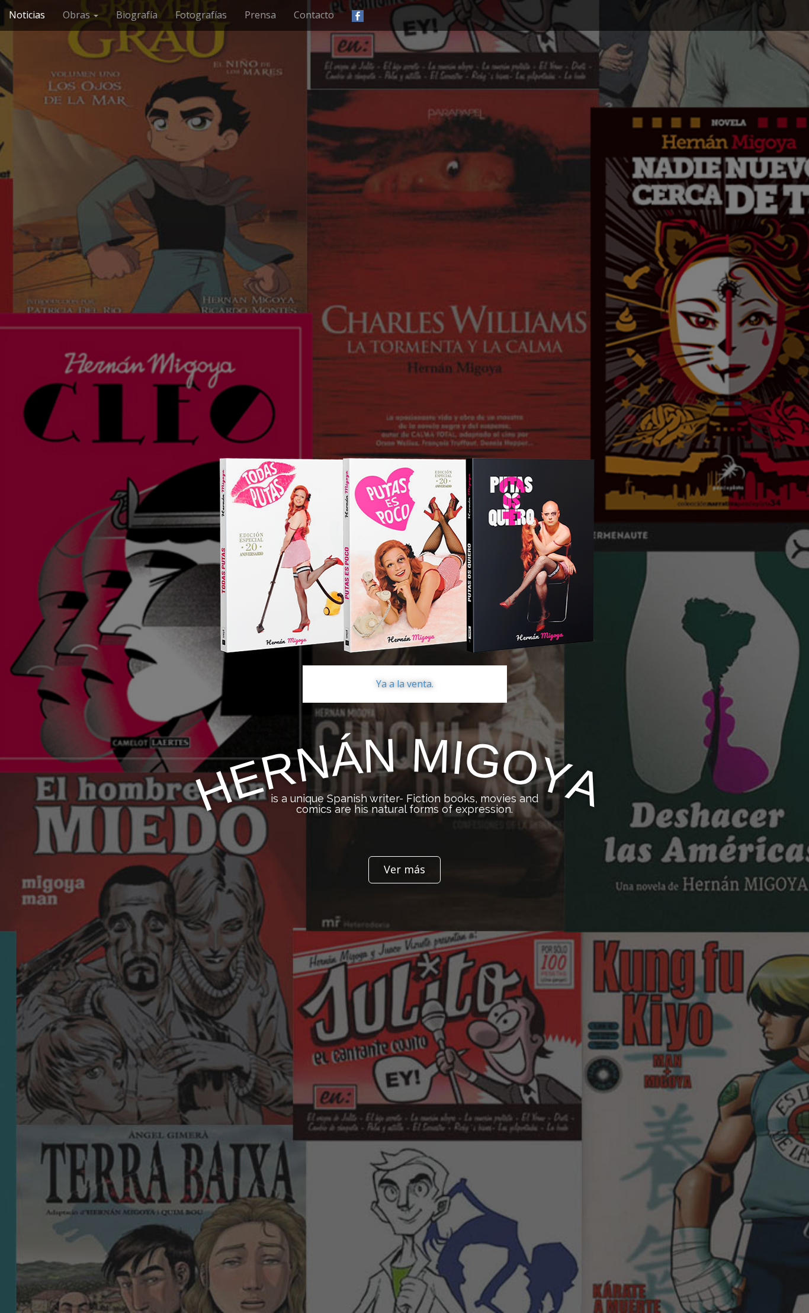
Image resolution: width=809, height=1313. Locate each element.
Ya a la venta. (405, 683)
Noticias (27, 14)
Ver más (404, 869)
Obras (77, 14)
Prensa (260, 14)
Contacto (314, 14)
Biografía (137, 14)
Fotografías (201, 14)
